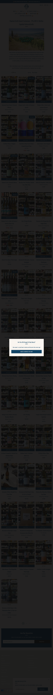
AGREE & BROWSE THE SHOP (26, 351)
